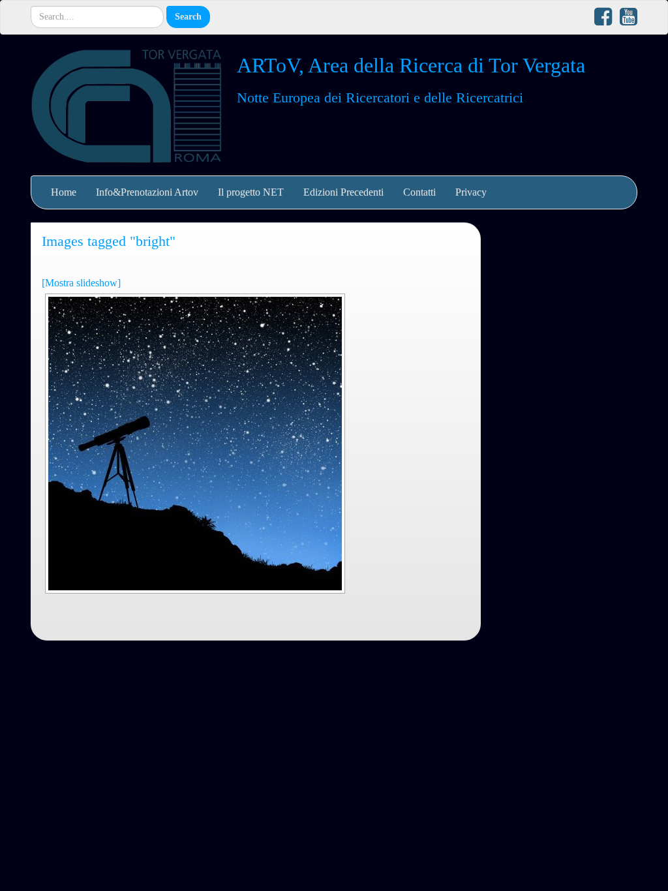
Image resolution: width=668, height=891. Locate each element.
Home (63, 192)
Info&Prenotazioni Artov (147, 192)
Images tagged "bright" (108, 241)
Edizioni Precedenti (343, 192)
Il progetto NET (251, 192)
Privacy (471, 192)
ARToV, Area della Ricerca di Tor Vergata (411, 65)
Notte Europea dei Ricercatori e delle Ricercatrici (380, 97)
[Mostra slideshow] (81, 282)
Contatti (419, 192)
